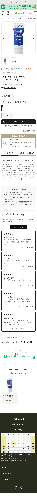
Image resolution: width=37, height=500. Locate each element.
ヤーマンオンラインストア (18, 2)
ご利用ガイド (19, 146)
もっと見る (18, 179)
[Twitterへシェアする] (28, 342)
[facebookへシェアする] (24, 342)
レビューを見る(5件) (10, 87)
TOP (2, 18)
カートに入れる (19, 121)
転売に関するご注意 (29, 131)
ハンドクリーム (23, 18)
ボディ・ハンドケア (11, 18)
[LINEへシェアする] (31, 342)
